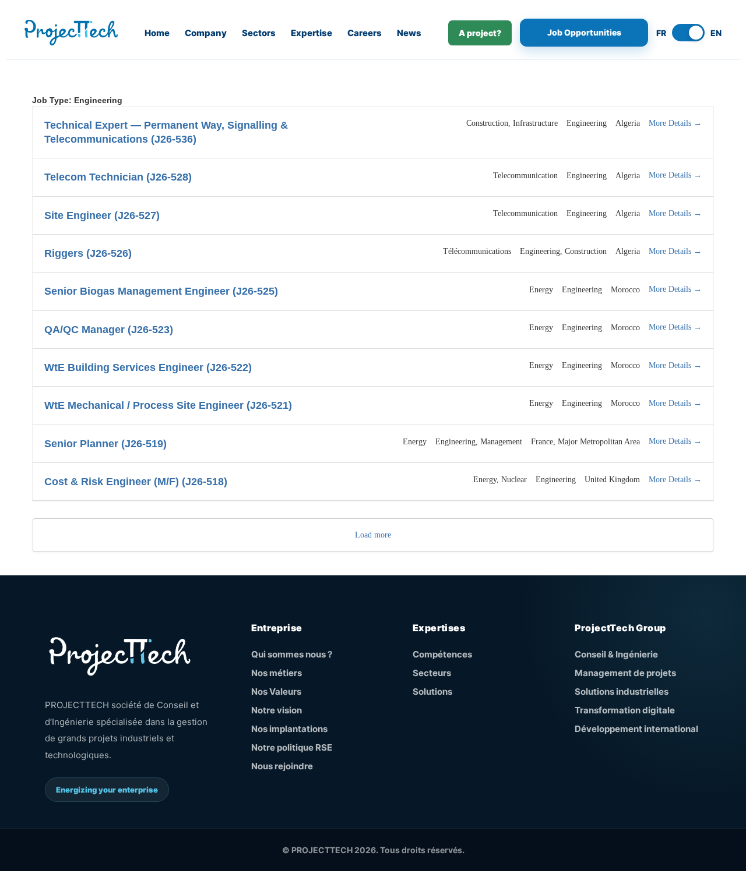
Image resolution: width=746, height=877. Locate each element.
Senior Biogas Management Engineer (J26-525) (161, 291)
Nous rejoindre (282, 766)
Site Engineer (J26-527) (102, 215)
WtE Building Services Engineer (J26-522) (148, 367)
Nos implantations (289, 728)
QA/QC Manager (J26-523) (108, 329)
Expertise (311, 32)
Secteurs (432, 672)
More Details (671, 123)
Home (157, 32)
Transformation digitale (625, 710)
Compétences (442, 654)
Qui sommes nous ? (291, 654)
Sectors (259, 32)
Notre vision (276, 710)
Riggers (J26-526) (88, 253)
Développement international (636, 728)
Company (206, 32)
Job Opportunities (584, 32)
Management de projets (625, 672)
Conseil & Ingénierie (616, 654)
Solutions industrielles (621, 691)
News (409, 32)
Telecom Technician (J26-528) (118, 177)
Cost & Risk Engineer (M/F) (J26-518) (135, 481)
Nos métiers (276, 672)
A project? (480, 33)
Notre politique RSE (291, 747)
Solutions (432, 691)
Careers (364, 32)
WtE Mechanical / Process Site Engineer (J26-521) (168, 405)
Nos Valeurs (276, 691)
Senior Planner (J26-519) (105, 444)
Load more (373, 535)
